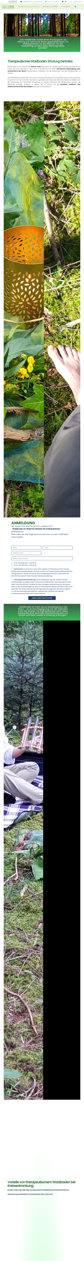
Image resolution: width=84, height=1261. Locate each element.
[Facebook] (62, 1)
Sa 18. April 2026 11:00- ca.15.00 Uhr (25, 563)
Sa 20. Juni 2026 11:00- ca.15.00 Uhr (25, 565)
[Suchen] (75, 7)
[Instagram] (65, 1)
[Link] (8, 6)
